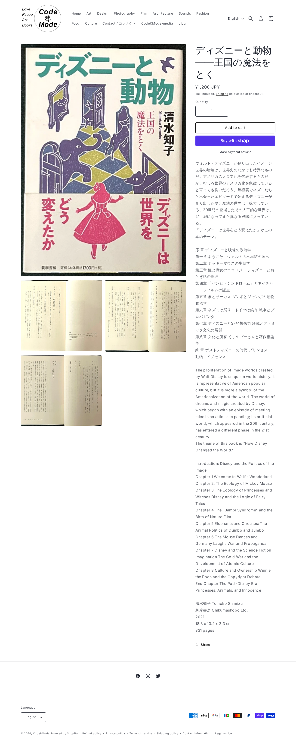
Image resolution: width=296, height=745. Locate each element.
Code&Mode (41, 733)
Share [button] (205, 645)
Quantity (201, 102)
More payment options (235, 152)
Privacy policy (115, 733)
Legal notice (223, 733)
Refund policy (91, 733)
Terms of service (141, 733)
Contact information (196, 733)
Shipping (222, 93)
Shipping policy (167, 733)
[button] (251, 18)
